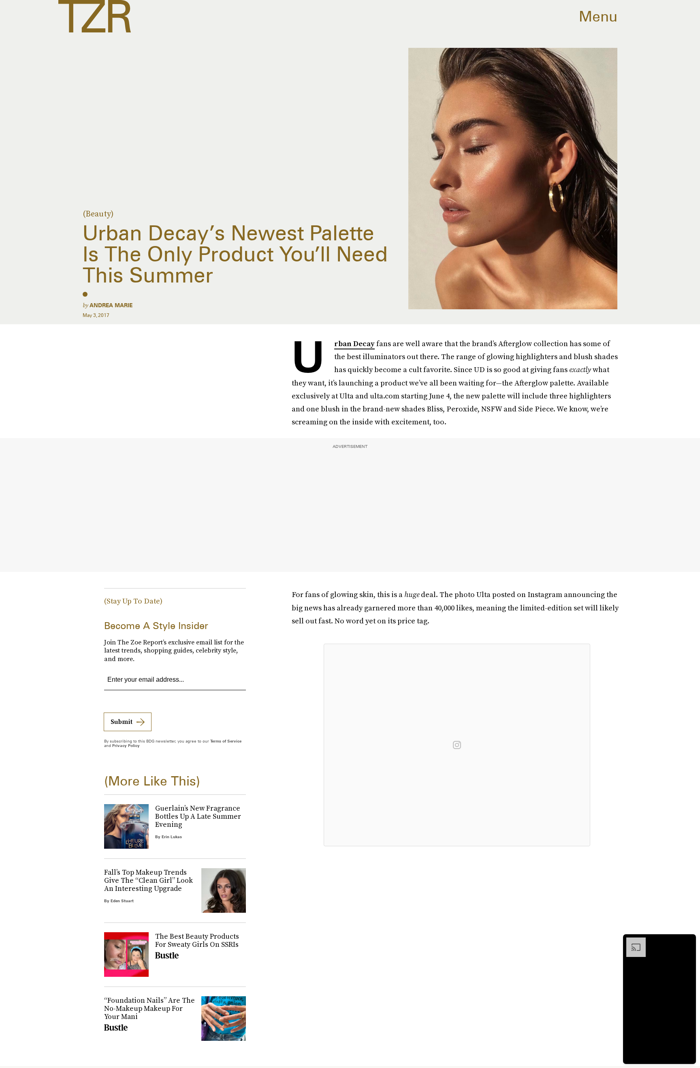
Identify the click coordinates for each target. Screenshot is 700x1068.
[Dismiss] (687, 941)
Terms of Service (225, 740)
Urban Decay (354, 343)
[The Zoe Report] (94, 16)
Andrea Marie (111, 305)
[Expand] (631, 941)
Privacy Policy (126, 745)
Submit (121, 721)
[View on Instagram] (457, 745)
